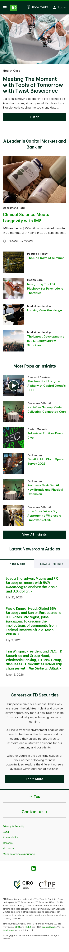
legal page (8, 930)
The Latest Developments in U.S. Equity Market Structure (45, 341)
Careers (8, 843)
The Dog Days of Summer (45, 258)
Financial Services (38, 377)
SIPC (17, 927)
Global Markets (37, 429)
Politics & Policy (37, 253)
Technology (34, 455)
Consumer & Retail (14, 208)
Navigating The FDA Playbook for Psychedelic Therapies (45, 289)
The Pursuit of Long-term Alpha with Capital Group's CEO (46, 386)
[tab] (17, 563)
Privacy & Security (13, 826)
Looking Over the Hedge (44, 310)
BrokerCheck (49, 927)
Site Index (8, 848)
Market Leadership (39, 306)
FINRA (28, 927)
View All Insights (34, 534)
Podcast (13, 241)
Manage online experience (19, 854)
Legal (6, 832)
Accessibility (10, 837)
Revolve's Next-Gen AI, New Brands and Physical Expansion (45, 490)
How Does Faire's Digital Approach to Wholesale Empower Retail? (44, 516)
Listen (34, 117)
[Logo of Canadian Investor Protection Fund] (47, 884)
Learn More (34, 779)
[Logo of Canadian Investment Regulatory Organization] (23, 884)
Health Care (11, 70)
